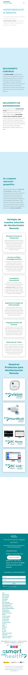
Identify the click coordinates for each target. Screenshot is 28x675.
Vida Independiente (6, 605)
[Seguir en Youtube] (17, 647)
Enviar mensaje (17, 523)
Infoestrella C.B (15, 670)
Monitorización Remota (7, 603)
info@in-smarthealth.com (15, 645)
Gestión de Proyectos (7, 613)
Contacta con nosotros (14, 557)
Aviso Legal (4, 634)
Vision (3, 625)
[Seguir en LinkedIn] (11, 647)
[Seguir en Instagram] (14, 647)
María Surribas (12, 641)
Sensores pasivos (6, 611)
